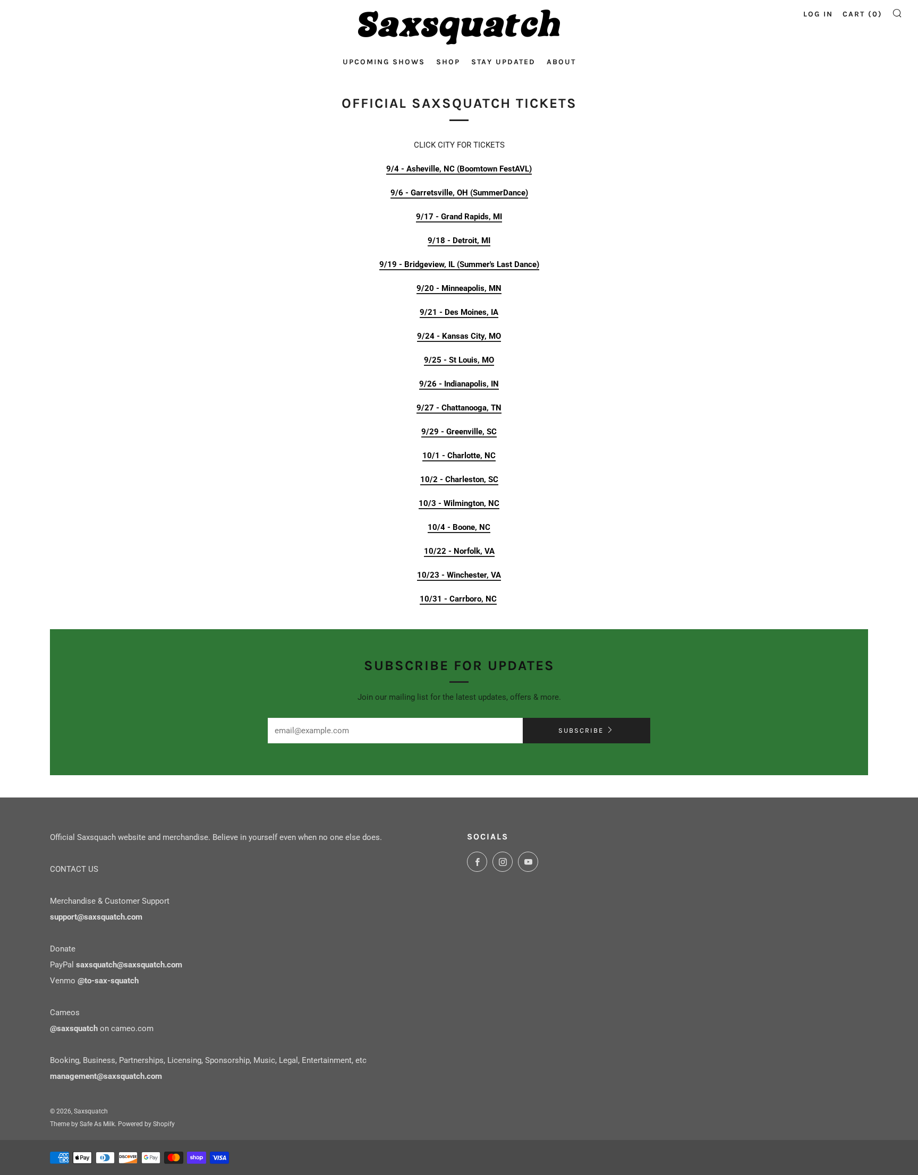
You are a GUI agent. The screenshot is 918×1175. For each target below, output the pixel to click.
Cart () (862, 14)
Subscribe (581, 730)
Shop (448, 61)
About (561, 61)
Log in (818, 14)
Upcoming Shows (384, 61)
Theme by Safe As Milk (82, 1124)
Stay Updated (503, 61)
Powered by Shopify (146, 1124)
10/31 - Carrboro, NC (458, 599)
